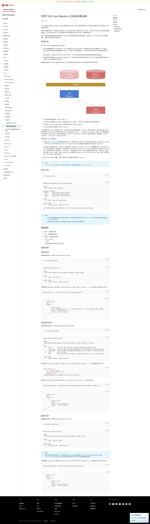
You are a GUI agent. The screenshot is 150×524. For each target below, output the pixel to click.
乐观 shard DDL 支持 (53, 142)
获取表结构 (117, 26)
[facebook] (119, 504)
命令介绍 (115, 20)
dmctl (42, 25)
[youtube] (129, 504)
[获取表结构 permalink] (50, 252)
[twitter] (113, 504)
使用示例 (115, 24)
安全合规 (53, 521)
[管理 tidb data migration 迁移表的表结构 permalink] (88, 16)
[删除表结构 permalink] (50, 416)
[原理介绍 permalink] (50, 42)
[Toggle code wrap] (106, 175)
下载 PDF (45, 21)
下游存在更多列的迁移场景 (53, 154)
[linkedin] (116, 504)
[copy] (108, 175)
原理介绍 (115, 18)
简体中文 (142, 9)
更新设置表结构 (118, 28)
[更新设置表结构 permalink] (53, 322)
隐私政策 (46, 521)
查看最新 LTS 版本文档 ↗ (88, 1)
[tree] (11, 101)
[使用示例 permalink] (50, 248)
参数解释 (115, 22)
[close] (147, 515)
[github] (110, 504)
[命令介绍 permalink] (50, 170)
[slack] (123, 504)
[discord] (126, 504)
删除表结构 (117, 31)
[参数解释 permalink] (50, 228)
